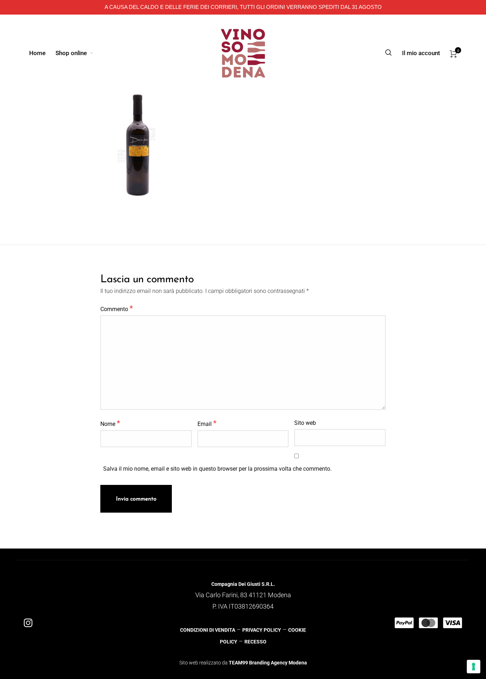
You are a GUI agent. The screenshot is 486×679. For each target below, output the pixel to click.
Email (206, 423)
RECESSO (255, 642)
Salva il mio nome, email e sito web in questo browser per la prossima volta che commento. (217, 469)
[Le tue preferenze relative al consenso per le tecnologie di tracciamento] (473, 666)
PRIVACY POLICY (261, 630)
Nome (110, 423)
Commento (116, 308)
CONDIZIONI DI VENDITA (207, 630)
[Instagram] (28, 623)
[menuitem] (42, 53)
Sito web (305, 422)
